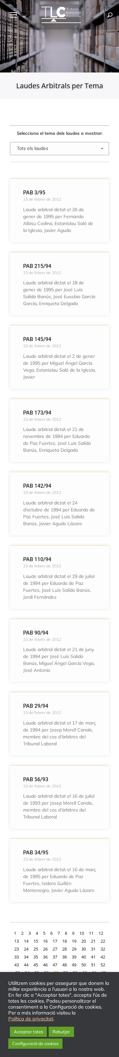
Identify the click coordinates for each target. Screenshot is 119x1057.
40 (83, 957)
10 (81, 933)
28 (64, 949)
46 (45, 965)
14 (26, 941)
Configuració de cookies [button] (35, 1043)
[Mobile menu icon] (13, 14)
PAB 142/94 (37, 486)
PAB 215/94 (37, 266)
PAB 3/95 (34, 192)
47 (55, 965)
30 (83, 949)
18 (64, 941)
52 (102, 965)
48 (64, 965)
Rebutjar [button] (61, 1031)
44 (26, 965)
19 (74, 941)
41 (93, 957)
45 (35, 965)
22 (102, 941)
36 (45, 957)
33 (16, 957)
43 (16, 965)
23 (16, 949)
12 (101, 933)
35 (35, 957)
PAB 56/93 (35, 779)
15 (35, 941)
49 (74, 965)
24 (26, 949)
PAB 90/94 (35, 633)
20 (83, 941)
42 (102, 957)
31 (93, 949)
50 (83, 965)
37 (55, 957)
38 (64, 957)
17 (55, 941)
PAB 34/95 (35, 852)
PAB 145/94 (37, 339)
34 (26, 957)
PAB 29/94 (35, 706)
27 (55, 949)
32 (102, 949)
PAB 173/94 (37, 413)
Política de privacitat (30, 1019)
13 (16, 941)
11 (91, 933)
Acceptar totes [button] (28, 1031)
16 (45, 941)
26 (45, 949)
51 (93, 965)
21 (93, 941)
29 (74, 949)
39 (74, 957)
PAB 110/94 (37, 559)
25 (35, 949)
